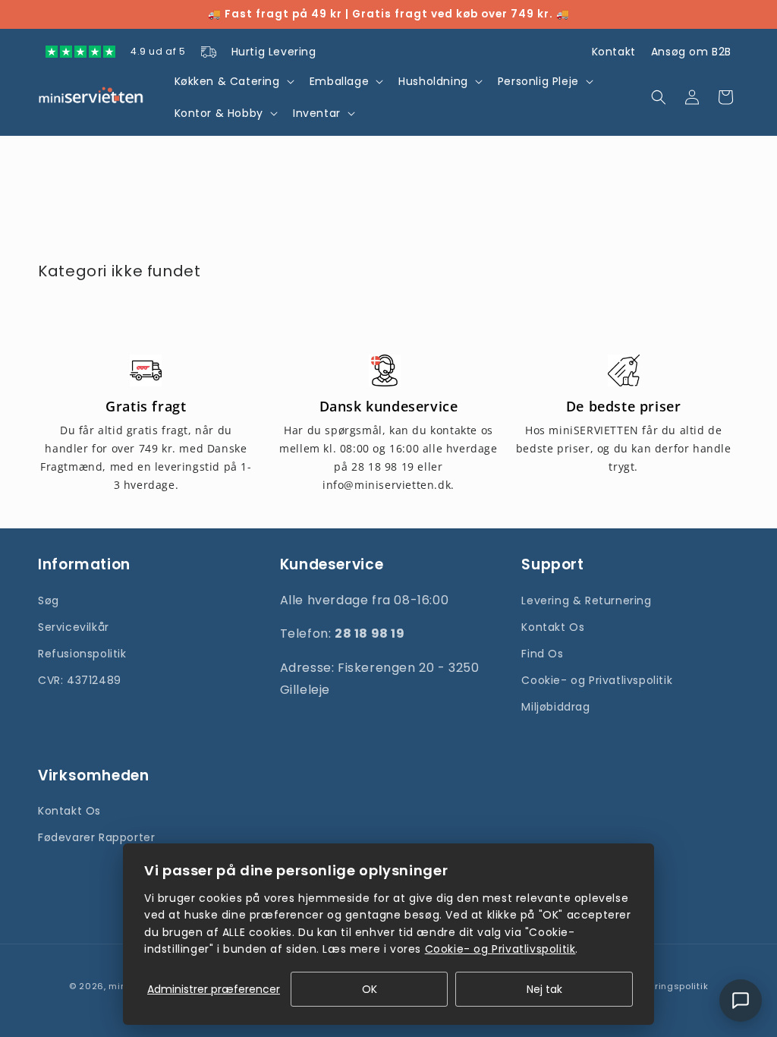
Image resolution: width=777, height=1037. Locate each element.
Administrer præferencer (213, 989)
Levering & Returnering (586, 600)
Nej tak (544, 989)
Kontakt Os (552, 627)
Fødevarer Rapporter (96, 837)
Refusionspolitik (82, 653)
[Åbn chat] (740, 1000)
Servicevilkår (73, 627)
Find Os (542, 653)
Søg (48, 600)
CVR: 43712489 (79, 680)
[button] (232, 81)
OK (369, 989)
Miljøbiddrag (555, 706)
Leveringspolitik (671, 986)
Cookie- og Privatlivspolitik (596, 680)
